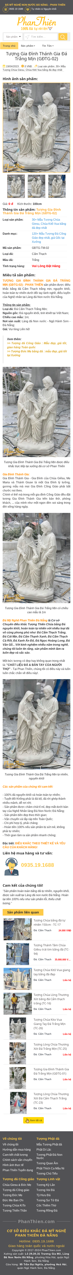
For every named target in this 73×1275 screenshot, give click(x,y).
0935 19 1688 (16, 9)
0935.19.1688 (37, 865)
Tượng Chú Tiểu (47, 1173)
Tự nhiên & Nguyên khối (43, 9)
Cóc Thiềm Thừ (46, 1205)
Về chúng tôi (10, 1144)
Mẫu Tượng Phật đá (49, 1144)
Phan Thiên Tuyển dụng (18, 1170)
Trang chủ (9, 45)
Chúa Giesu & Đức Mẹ (17, 1184)
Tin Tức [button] (47, 45)
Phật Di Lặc (43, 1149)
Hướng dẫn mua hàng (17, 1149)
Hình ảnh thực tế (13, 1165)
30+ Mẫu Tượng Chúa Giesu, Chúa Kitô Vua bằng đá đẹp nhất (49, 223)
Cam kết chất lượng (15, 1154)
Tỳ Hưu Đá (43, 1195)
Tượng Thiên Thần (15, 1210)
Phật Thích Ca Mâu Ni (50, 1168)
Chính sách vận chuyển (17, 1159)
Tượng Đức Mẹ (12, 1195)
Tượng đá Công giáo (16, 1190)
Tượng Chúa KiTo (14, 1205)
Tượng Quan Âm (47, 1163)
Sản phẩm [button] (27, 45)
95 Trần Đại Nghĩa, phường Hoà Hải (43, 1264)
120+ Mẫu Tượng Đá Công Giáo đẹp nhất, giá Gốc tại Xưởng (49, 237)
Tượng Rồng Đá (46, 1210)
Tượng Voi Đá (45, 1190)
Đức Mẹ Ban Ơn (13, 1200)
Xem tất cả (36, 1120)
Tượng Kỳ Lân (45, 1184)
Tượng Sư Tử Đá (47, 1200)
